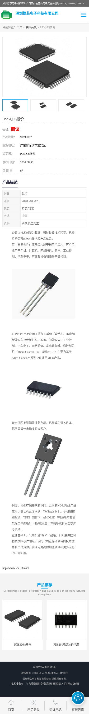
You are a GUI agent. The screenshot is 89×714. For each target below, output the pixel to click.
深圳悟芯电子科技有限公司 (37, 679)
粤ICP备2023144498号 (56, 673)
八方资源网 (32, 684)
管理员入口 (59, 684)
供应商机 (31, 27)
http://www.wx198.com (15, 568)
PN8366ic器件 (22, 644)
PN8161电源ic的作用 (66, 644)
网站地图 (73, 684)
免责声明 (46, 684)
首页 (19, 27)
